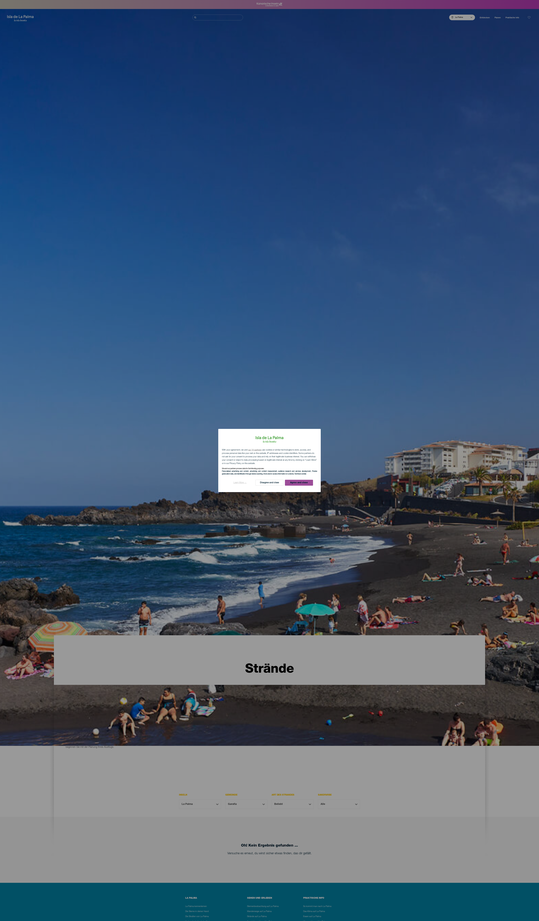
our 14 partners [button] (254, 450)
